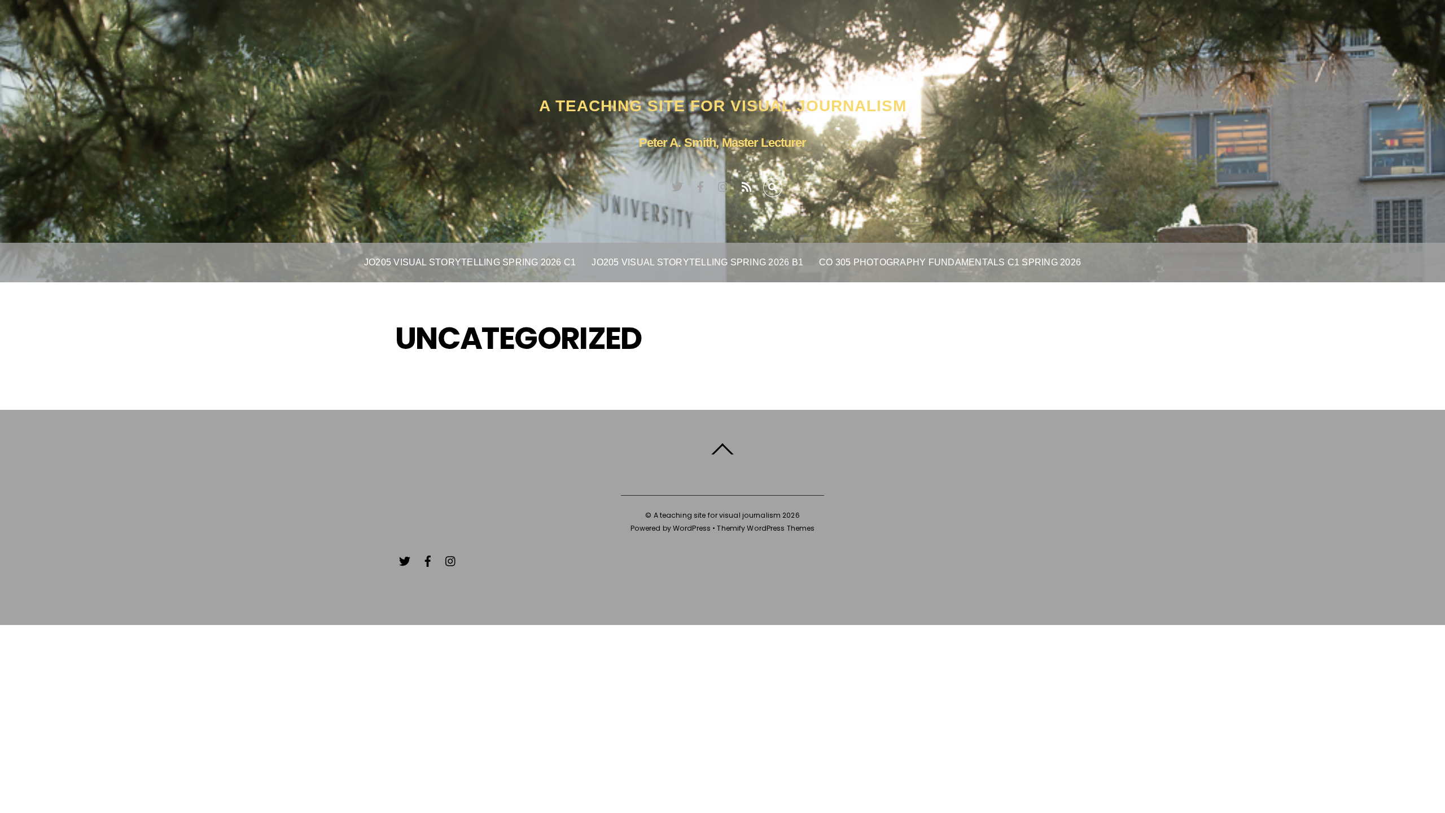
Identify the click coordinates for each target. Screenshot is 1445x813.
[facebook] (700, 185)
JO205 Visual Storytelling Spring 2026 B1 (697, 262)
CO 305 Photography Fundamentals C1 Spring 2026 (950, 262)
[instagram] (723, 185)
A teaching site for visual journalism (717, 515)
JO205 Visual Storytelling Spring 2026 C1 (470, 262)
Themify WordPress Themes (766, 528)
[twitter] (677, 185)
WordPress (692, 528)
